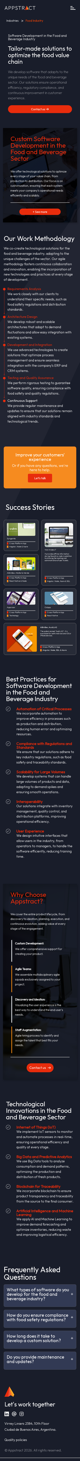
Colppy (48, 607)
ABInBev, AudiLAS (48, 627)
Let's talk (40, 478)
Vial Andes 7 (50, 550)
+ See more (40, 212)
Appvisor (11, 607)
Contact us (38, 109)
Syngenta (11, 538)
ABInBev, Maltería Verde (18, 573)
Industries (12, 20)
